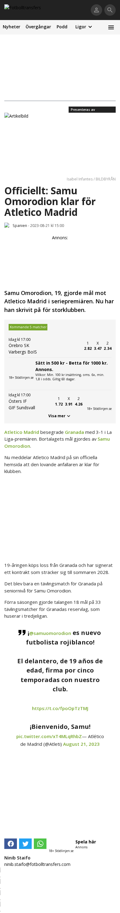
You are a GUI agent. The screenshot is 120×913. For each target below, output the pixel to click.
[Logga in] (96, 10)
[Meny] (111, 27)
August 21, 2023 (81, 744)
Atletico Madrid (21, 432)
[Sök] (110, 10)
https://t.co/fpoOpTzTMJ (60, 708)
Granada (74, 432)
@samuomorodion (50, 633)
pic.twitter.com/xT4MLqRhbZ (49, 736)
